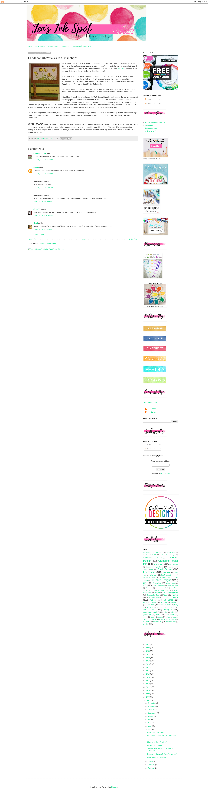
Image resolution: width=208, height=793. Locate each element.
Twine (175, 597)
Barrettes (146, 555)
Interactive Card (164, 577)
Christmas (158, 564)
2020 (148, 658)
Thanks (174, 595)
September (152, 713)
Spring (157, 592)
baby (176, 605)
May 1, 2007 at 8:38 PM (42, 201)
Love (145, 583)
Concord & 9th (173, 564)
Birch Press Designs (168, 555)
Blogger (114, 787)
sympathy (172, 619)
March (150, 761)
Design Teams (53, 46)
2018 (148, 664)
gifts (172, 612)
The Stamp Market (154, 597)
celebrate (160, 607)
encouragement (150, 612)
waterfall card (171, 622)
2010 (148, 690)
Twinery (152, 600)
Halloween (153, 575)
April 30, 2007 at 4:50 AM (43, 160)
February (151, 765)
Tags (165, 595)
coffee (171, 607)
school (168, 617)
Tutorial (165, 597)
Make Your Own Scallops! (157, 742)
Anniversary (147, 552)
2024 (148, 644)
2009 (148, 694)
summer (153, 619)
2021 (148, 654)
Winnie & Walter (165, 605)
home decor (169, 614)
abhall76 (36, 209)
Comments (150, 103)
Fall (151, 569)
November (152, 706)
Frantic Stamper (165, 569)
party (152, 617)
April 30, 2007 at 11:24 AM (43, 188)
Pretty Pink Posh (173, 585)
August (151, 716)
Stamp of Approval (171, 592)
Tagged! (150, 739)
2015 (148, 674)
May (150, 726)
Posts (148, 99)
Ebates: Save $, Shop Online (81, 46)
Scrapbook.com (151, 128)
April (150, 729)
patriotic (160, 617)
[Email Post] (57, 138)
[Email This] (61, 138)
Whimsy (150, 605)
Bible (154, 555)
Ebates (145, 569)
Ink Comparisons (167, 575)
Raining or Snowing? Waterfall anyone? (162, 754)
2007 (148, 700)
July (149, 720)
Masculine (157, 583)
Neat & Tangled (171, 583)
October (151, 710)
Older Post (133, 239)
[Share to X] (66, 138)
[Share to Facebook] (68, 138)
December (152, 703)
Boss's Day (160, 558)
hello (158, 614)
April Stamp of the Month (156, 757)
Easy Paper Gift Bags (155, 732)
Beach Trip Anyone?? (155, 745)
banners (150, 607)
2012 (148, 684)
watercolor (157, 622)
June (150, 723)
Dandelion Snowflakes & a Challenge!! (161, 736)
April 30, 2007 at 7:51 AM (43, 174)
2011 (148, 687)
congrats (168, 609)
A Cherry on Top (151, 131)
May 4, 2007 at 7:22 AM (42, 229)
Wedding (174, 602)
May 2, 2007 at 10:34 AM (43, 215)
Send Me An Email (150, 402)
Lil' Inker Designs (161, 580)
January (151, 768)
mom (145, 617)
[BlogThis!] (63, 138)
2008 (148, 697)
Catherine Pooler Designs (155, 122)
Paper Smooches (159, 585)
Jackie (36, 167)
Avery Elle (171, 552)
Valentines (168, 600)
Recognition (65, 46)
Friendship (149, 572)
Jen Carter (152, 409)
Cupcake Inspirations (154, 567)
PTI (144, 585)
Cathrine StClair (39, 153)
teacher (146, 622)
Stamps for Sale (40, 46)
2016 (148, 671)
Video (154, 602)
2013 (148, 681)
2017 (148, 667)
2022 (148, 651)
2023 (148, 648)
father (166, 612)
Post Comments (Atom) (47, 243)
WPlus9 (164, 602)
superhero (162, 619)
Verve (145, 602)
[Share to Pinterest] (70, 138)
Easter (171, 567)
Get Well (166, 572)
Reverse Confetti (162, 588)
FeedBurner (165, 473)
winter (146, 624)
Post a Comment (37, 234)
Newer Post (33, 239)
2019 (148, 661)
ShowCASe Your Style (160, 590)
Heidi (35, 223)
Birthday (147, 558)
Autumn (159, 552)
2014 (148, 677)
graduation (147, 614)
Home (30, 46)
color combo (149, 609)
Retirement (149, 588)
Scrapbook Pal (150, 125)
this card (121, 68)
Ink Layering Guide (149, 577)
